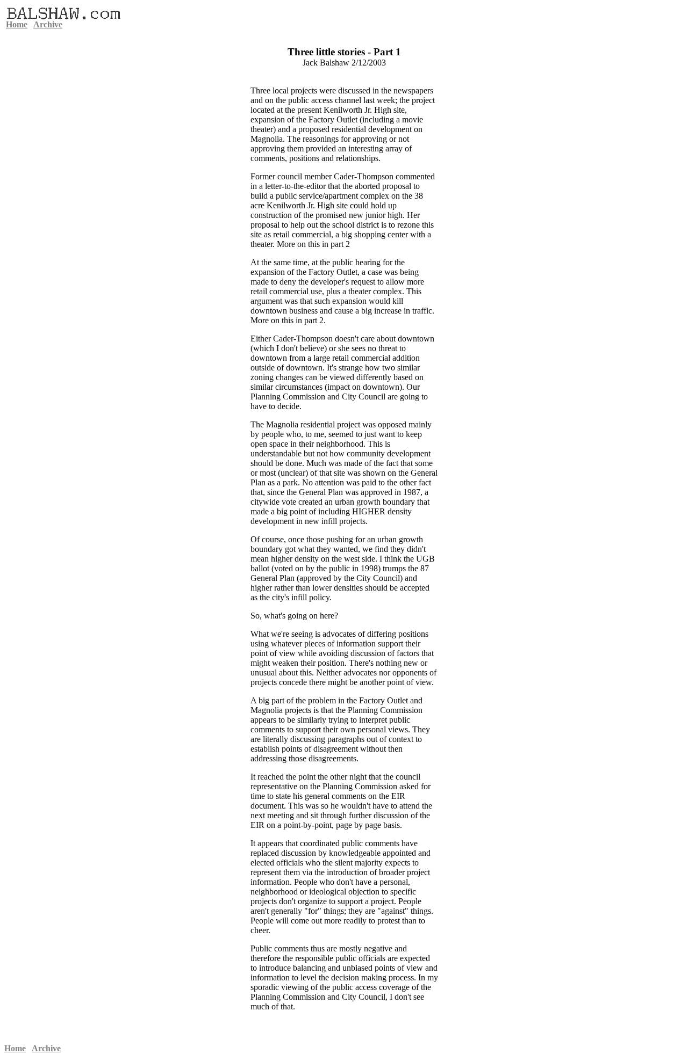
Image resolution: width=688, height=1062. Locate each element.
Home (16, 24)
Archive (47, 24)
